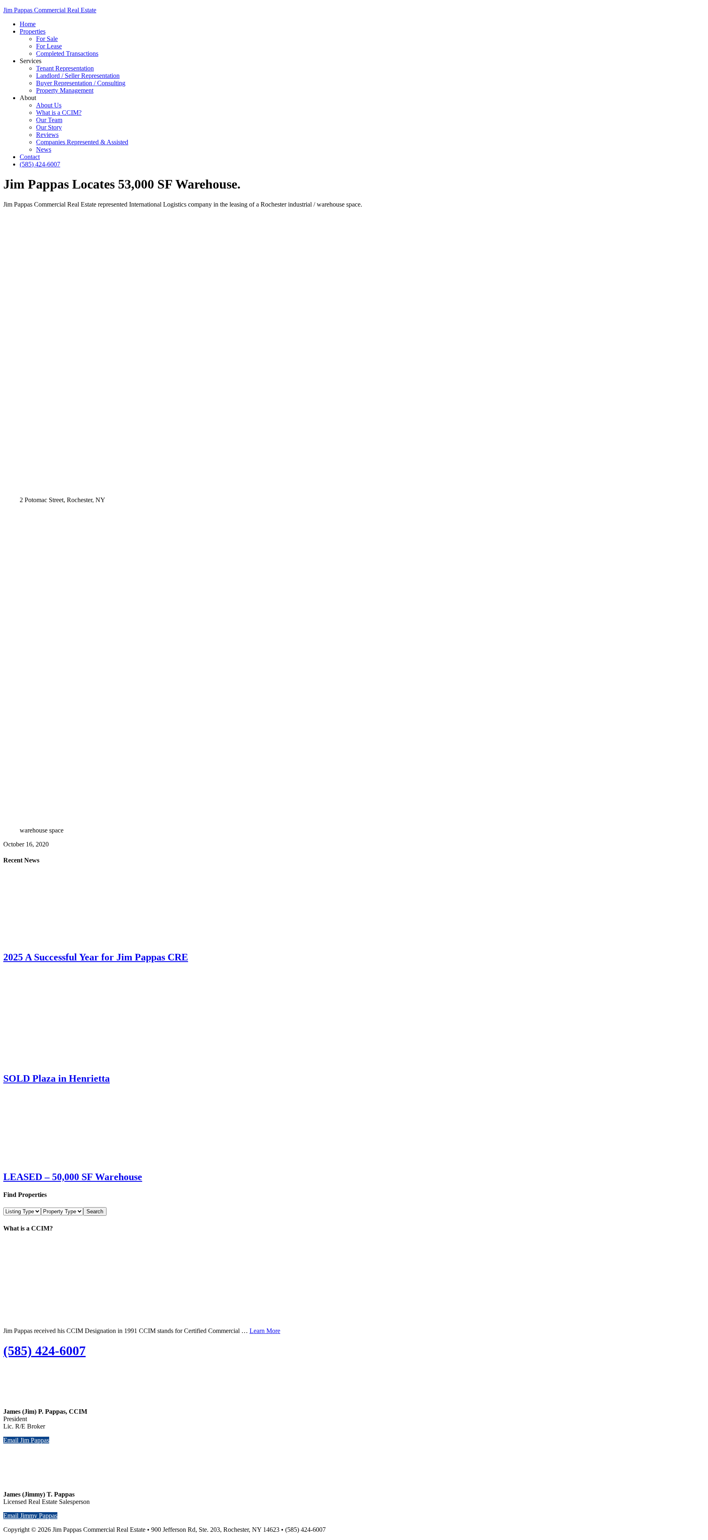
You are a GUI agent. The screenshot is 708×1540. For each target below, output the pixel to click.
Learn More (265, 1330)
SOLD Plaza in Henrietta (56, 1078)
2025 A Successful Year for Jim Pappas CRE (95, 957)
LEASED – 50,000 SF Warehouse (72, 1176)
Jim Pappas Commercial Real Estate (49, 10)
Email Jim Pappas (26, 1440)
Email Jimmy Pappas (30, 1515)
